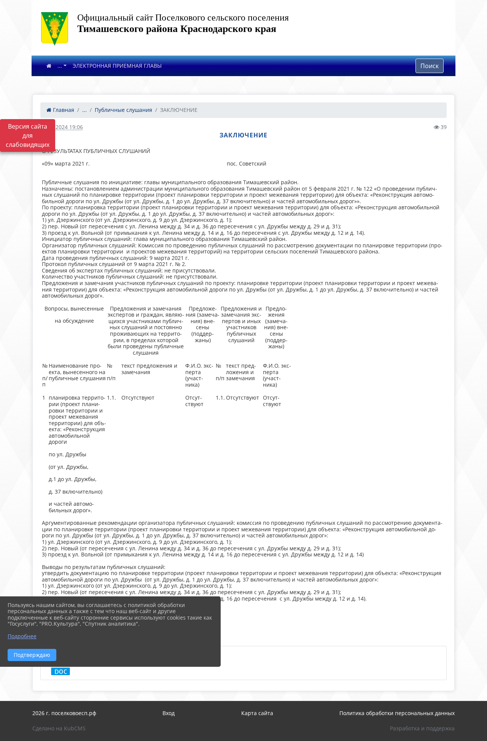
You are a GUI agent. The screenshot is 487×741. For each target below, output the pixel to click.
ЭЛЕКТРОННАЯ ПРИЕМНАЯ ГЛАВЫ (117, 65)
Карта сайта (257, 713)
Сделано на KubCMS (59, 728)
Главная (62, 109)
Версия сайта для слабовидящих (27, 135)
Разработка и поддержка (422, 728)
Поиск (429, 66)
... (59, 65)
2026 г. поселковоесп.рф (64, 713)
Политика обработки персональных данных (397, 713)
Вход (168, 713)
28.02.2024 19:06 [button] (61, 127)
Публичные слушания (123, 109)
